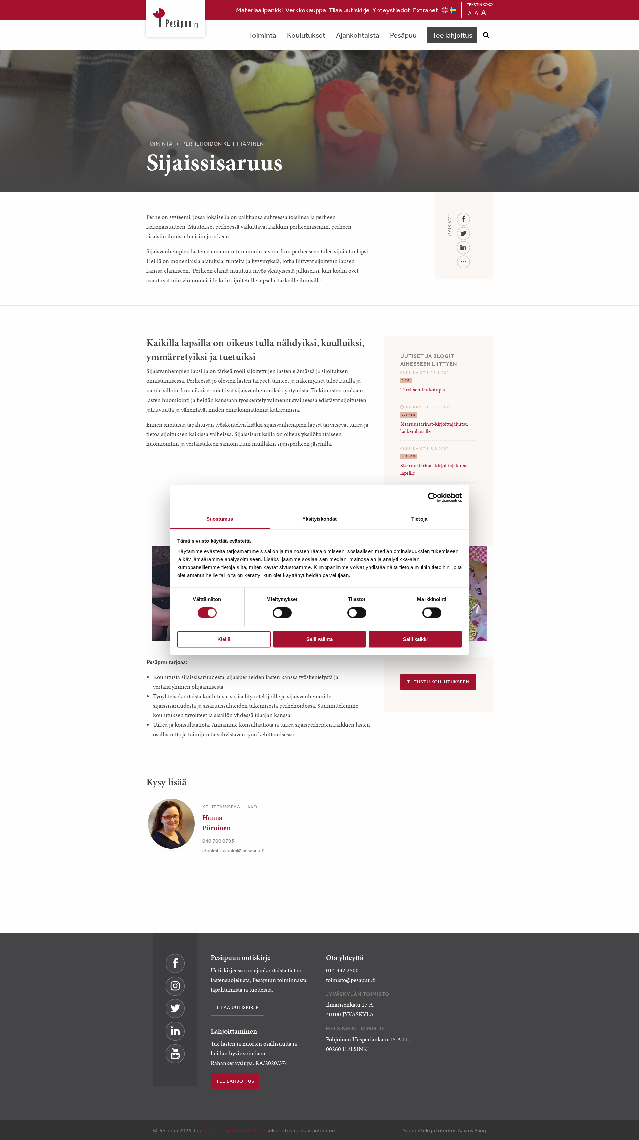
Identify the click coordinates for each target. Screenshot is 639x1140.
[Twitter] (463, 234)
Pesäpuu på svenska (453, 10)
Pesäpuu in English (444, 10)
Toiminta (262, 35)
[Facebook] (463, 219)
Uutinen (408, 415)
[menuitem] (259, 10)
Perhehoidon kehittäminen (223, 144)
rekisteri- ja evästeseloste (234, 1130)
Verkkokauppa (305, 10)
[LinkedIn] (463, 248)
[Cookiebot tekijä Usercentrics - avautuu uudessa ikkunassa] (433, 497)
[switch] (282, 613)
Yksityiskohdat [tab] (319, 519)
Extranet (425, 10)
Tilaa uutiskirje (349, 10)
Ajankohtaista (357, 35)
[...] (463, 262)
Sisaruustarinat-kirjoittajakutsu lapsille (434, 469)
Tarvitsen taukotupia (422, 389)
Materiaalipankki (259, 10)
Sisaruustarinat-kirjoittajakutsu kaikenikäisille (434, 427)
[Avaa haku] (486, 35)
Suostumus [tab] (219, 519)
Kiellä (223, 639)
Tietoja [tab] (419, 519)
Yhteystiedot (391, 10)
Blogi (406, 380)
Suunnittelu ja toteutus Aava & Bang (444, 1130)
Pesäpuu (175, 18)
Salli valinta (319, 639)
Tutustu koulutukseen (438, 682)
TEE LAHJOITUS (235, 1081)
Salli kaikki (415, 639)
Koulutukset (306, 35)
